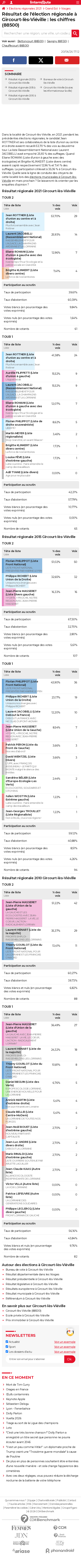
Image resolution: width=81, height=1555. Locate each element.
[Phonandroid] (59, 1550)
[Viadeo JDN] (59, 1543)
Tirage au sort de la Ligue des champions (32, 1423)
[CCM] (59, 1528)
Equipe (31, 1500)
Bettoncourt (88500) (31, 41)
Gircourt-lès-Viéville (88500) (23, 1310)
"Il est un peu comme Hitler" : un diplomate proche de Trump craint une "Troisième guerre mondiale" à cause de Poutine (41, 1451)
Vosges (65, 8)
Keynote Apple (15, 1399)
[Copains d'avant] (21, 1543)
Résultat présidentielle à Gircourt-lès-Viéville (34, 1279)
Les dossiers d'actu (20, 1351)
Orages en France (17, 1389)
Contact (72, 1500)
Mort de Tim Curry (18, 1384)
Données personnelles (61, 1504)
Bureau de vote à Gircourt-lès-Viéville (29, 1269)
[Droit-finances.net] (59, 1535)
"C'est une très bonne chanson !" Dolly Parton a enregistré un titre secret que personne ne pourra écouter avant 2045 (38, 1437)
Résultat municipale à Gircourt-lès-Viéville (33, 1293)
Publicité (61, 1500)
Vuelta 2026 (13, 1418)
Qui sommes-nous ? (15, 1500)
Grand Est (51, 8)
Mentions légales (51, 1508)
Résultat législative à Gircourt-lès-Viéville (32, 1284)
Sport (11, 1347)
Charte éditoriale (46, 1500)
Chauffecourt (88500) (15, 45)
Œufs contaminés (17, 1394)
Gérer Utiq (35, 1508)
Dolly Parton (14, 1413)
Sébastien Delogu (17, 1404)
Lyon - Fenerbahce (18, 1408)
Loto (9, 1428)
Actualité (14, 1342)
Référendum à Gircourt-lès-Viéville (28, 1298)
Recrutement (40, 1504)
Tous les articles (17, 1504)
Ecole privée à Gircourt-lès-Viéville (27, 1315)
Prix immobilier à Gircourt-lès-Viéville (30, 1320)
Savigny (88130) (57, 41)
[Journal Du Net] (21, 1535)
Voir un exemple (65, 1342)
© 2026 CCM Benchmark (40, 1511)
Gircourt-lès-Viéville (54, 87)
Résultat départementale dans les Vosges (32, 1274)
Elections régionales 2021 (25, 8)
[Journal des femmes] (21, 1528)
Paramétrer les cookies (16, 1508)
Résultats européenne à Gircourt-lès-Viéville (34, 1289)
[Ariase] (21, 1551)
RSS (29, 1504)
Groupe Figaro (69, 1508)
